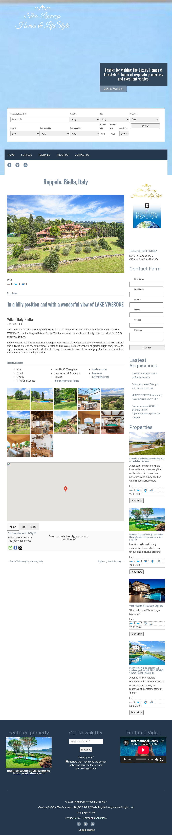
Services (26, 154)
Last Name (139, 289)
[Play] (124, 759)
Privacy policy (86, 757)
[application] (143, 750)
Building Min (103, 126)
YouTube (30, 548)
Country (73, 114)
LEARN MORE (112, 88)
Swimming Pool (100, 377)
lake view (97, 373)
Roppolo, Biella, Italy (66, 181)
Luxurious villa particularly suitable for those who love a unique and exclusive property (146, 537)
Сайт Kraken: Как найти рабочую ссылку (144, 375)
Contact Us (82, 154)
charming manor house (67, 380)
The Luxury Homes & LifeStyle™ (22, 533)
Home (11, 154)
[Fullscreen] (162, 759)
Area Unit (122, 128)
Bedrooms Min (45, 128)
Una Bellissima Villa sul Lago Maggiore (146, 605)
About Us (62, 154)
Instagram (25, 548)
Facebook (15, 548)
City (101, 114)
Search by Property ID (18, 114)
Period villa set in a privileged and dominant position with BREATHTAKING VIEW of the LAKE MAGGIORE (146, 670)
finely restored (100, 369)
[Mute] (156, 759)
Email (10, 548)
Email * (137, 299)
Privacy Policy (73, 818)
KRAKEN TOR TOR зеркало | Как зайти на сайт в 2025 (147, 397)
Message (138, 330)
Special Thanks (87, 829)
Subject (137, 320)
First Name (139, 279)
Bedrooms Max (75, 128)
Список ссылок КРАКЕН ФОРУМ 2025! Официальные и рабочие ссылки (146, 412)
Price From (134, 114)
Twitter (20, 548)
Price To (13, 128)
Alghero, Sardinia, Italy (111, 561)
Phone (137, 310)
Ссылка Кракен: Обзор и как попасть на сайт (145, 386)
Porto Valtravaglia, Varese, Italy (25, 561)
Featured (44, 154)
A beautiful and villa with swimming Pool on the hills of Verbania (146, 460)
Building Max (113, 126)
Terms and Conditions (95, 818)
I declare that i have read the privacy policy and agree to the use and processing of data (87, 765)
